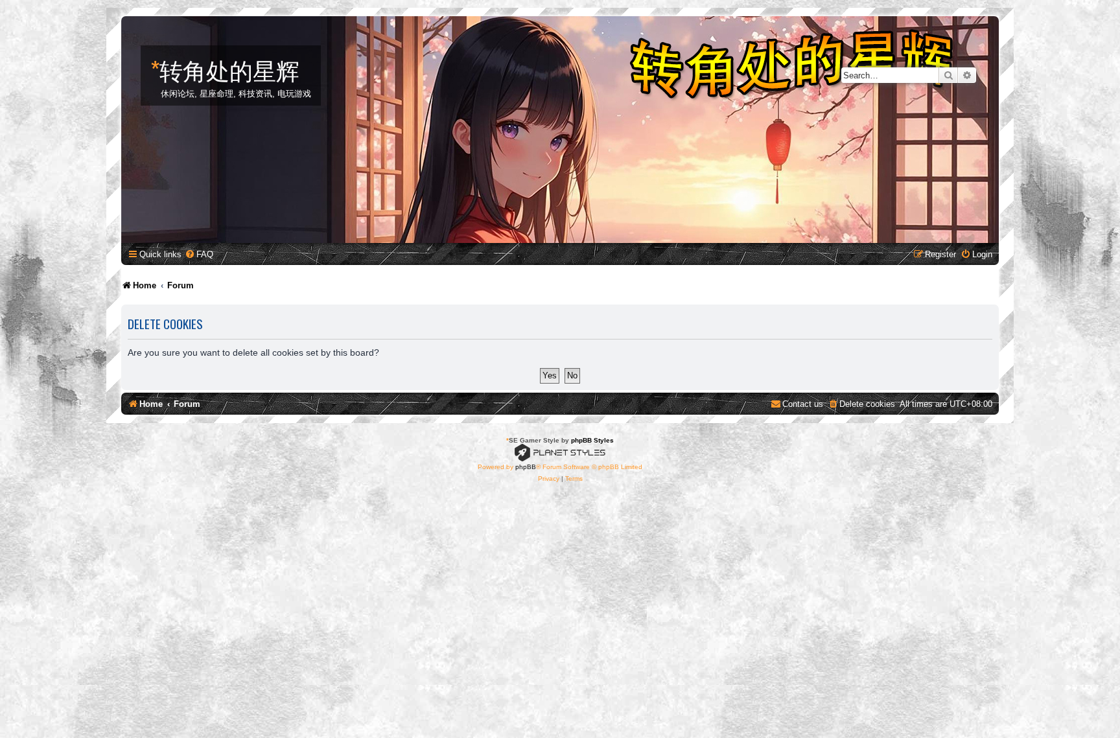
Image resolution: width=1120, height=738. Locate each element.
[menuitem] (199, 254)
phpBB (525, 466)
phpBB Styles (592, 440)
